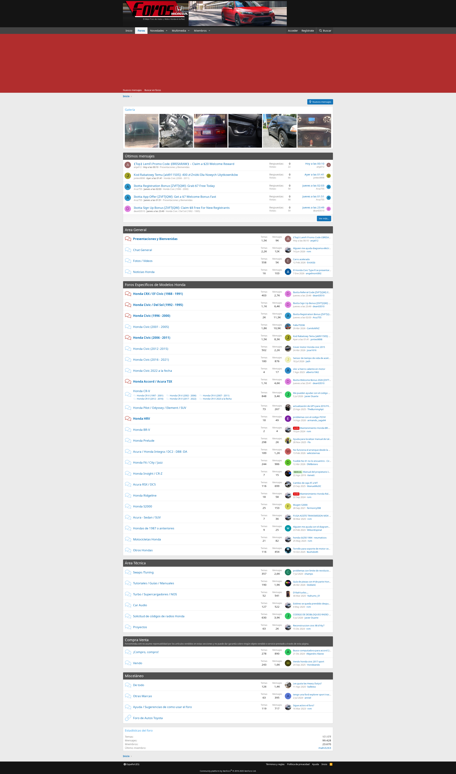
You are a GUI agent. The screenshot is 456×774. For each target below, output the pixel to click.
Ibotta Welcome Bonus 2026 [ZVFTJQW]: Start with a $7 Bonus (325, 380)
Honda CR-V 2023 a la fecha (217, 398)
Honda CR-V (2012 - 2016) (150, 398)
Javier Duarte (311, 396)
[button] (166, 30)
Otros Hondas (143, 550)
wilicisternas (313, 453)
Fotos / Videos (142, 261)
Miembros (200, 30)
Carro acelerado (301, 259)
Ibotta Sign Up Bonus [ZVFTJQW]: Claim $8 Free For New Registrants (182, 208)
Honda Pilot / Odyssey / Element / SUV (159, 408)
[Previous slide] (129, 131)
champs (309, 573)
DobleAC (311, 584)
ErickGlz (311, 262)
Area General (135, 229)
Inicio (129, 30)
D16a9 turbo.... (300, 592)
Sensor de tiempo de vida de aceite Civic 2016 (317, 358)
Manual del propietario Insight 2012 (317, 471)
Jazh (308, 361)
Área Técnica (135, 563)
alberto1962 (312, 372)
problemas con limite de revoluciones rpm (315, 570)
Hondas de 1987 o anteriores (153, 528)
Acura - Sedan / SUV (147, 517)
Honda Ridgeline (145, 495)
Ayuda (315, 764)
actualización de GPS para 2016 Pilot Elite (314, 406)
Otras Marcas (142, 696)
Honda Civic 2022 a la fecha (152, 371)
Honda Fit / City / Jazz (148, 462)
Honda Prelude (143, 440)
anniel (308, 697)
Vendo (137, 663)
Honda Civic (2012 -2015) (150, 349)
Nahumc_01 (313, 595)
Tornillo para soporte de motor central (313, 548)
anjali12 (138, 167)
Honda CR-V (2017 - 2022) (183, 398)
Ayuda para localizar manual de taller (312, 439)
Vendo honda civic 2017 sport (308, 661)
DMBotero (312, 464)
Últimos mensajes (140, 156)
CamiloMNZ (313, 328)
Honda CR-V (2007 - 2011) (216, 395)
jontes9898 (139, 178)
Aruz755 (138, 189)
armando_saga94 (316, 420)
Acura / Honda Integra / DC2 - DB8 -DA (160, 451)
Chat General (142, 250)
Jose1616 (311, 350)
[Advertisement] (228, 61)
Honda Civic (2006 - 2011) (176, 178)
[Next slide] (326, 131)
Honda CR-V (141, 391)
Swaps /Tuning (143, 572)
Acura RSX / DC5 (144, 484)
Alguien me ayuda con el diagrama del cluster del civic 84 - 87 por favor (330, 526)
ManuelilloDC (314, 486)
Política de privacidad (298, 764)
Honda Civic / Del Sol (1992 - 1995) (183, 211)
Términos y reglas (275, 764)
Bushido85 (312, 551)
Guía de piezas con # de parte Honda (312, 581)
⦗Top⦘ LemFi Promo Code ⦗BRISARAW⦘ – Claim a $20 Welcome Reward (184, 164)
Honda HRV (141, 419)
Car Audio (140, 605)
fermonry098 (314, 508)
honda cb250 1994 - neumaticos (310, 537)
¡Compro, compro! (146, 652)
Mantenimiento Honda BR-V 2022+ (315, 428)
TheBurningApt (315, 409)
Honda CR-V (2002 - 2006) (183, 395)
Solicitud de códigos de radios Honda (159, 616)
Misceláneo (134, 675)
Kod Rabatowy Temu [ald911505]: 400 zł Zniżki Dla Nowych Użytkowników (186, 175)
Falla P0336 (299, 325)
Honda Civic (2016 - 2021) (151, 359)
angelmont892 (313, 273)
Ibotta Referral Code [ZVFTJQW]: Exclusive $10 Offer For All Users (327, 292)
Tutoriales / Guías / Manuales (153, 583)
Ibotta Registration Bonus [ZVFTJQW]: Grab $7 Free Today (174, 186)
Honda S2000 (142, 506)
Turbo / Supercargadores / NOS (155, 594)
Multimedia (179, 30)
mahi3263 (324, 748)
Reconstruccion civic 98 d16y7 (308, 625)
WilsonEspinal (314, 530)
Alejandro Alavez (315, 653)
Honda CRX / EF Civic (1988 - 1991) (158, 294)
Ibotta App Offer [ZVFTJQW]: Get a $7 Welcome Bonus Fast (175, 197)
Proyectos (140, 627)
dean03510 (139, 211)
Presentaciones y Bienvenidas (175, 167)
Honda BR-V (141, 430)
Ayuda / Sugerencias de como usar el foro (162, 707)
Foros (141, 30)
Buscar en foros (152, 90)
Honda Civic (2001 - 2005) (151, 327)
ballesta (311, 686)
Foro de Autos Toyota (148, 718)
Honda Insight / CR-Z (147, 473)
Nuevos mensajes (132, 90)
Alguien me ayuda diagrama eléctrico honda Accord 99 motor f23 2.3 (329, 248)
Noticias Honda (144, 272)
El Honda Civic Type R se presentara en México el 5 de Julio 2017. (327, 270)
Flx (309, 442)
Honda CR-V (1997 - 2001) (150, 395)
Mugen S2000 (300, 504)
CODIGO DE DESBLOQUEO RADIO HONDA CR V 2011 (320, 614)
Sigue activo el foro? (303, 705)
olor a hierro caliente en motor (309, 369)
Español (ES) (132, 764)
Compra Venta (137, 639)
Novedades (157, 30)
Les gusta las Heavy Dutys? (307, 683)
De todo (138, 685)
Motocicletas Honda (147, 539)
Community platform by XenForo (228, 771)
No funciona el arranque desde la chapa (314, 449)
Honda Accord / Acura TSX (152, 381)
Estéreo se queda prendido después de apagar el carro (322, 603)
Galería (130, 110)
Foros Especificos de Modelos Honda (155, 284)
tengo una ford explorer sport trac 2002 (314, 694)
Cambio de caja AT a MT (305, 482)
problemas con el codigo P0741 (309, 417)
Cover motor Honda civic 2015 (309, 347)
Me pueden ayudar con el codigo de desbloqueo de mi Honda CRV (328, 393)
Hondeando (313, 664)
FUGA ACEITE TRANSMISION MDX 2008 (313, 515)
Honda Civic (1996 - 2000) (175, 189)
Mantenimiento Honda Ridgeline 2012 (317, 493)
